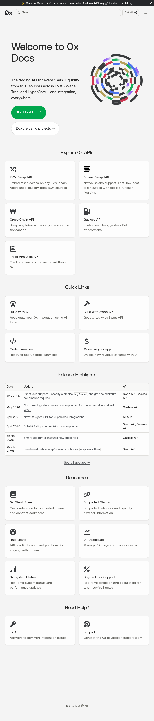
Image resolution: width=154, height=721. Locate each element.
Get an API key (94, 3)
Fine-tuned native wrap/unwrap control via (62, 449)
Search (26, 12)
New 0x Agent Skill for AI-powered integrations (54, 417)
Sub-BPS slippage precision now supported (51, 426)
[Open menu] (145, 12)
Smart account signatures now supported (51, 438)
